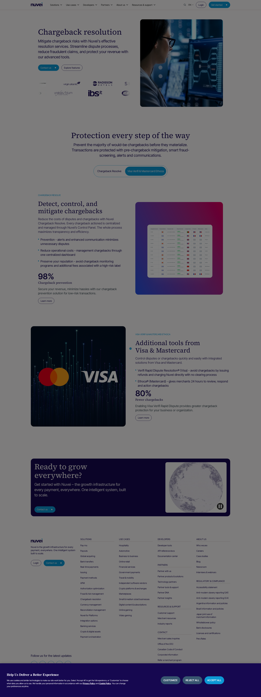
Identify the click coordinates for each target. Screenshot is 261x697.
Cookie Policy (105, 683)
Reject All (192, 680)
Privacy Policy (89, 683)
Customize (170, 680)
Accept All (214, 680)
